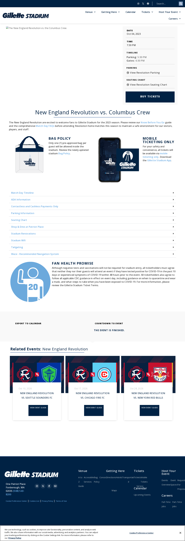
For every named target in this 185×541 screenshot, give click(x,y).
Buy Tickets (150, 96)
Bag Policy (64, 153)
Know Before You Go (153, 122)
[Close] (180, 533)
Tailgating (17, 247)
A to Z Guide (81, 481)
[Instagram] (138, 4)
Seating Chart (19, 220)
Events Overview (166, 482)
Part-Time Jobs (177, 504)
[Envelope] (55, 486)
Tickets (145, 12)
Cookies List (34, 501)
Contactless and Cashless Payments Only (34, 206)
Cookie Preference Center (142, 533)
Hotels (119, 477)
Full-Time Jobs (166, 504)
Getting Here (109, 12)
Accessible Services (89, 479)
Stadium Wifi (18, 240)
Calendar (131, 12)
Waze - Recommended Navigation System (35, 254)
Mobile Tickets (144, 479)
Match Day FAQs (45, 126)
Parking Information (22, 213)
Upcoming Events (142, 494)
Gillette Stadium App (159, 160)
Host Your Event (168, 12)
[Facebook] (148, 4)
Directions (111, 477)
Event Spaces (174, 482)
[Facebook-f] (49, 486)
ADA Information (20, 199)
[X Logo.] (143, 4)
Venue (89, 12)
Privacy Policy (47, 501)
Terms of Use (61, 501)
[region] (92, 533)
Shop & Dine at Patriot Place (27, 226)
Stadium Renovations (23, 233)
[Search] (181, 4)
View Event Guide (38, 407)
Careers (173, 18)
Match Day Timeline (22, 192)
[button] (92, 192)
